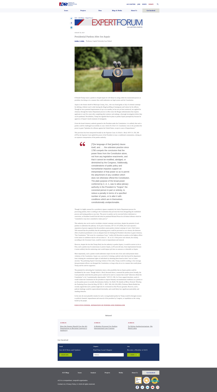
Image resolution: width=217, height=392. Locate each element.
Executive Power (82, 305)
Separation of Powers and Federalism (107, 305)
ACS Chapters (131, 4)
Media (121, 373)
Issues (80, 373)
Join (138, 4)
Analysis (93, 373)
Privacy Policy (71, 384)
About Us (135, 373)
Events (144, 4)
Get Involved (151, 373)
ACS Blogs (65, 373)
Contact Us (61, 384)
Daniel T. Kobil (79, 41)
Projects (107, 373)
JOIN (132, 355)
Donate (151, 4)
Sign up (64, 355)
